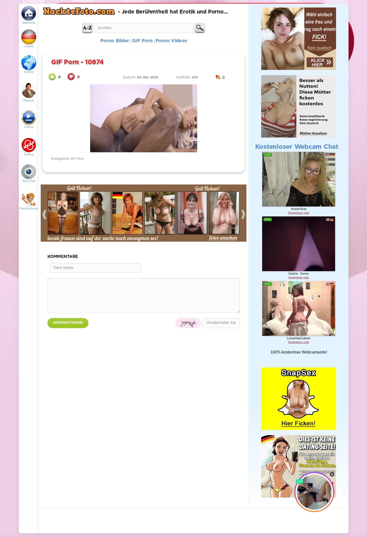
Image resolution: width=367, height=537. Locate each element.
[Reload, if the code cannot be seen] (188, 323)
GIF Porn (77, 159)
